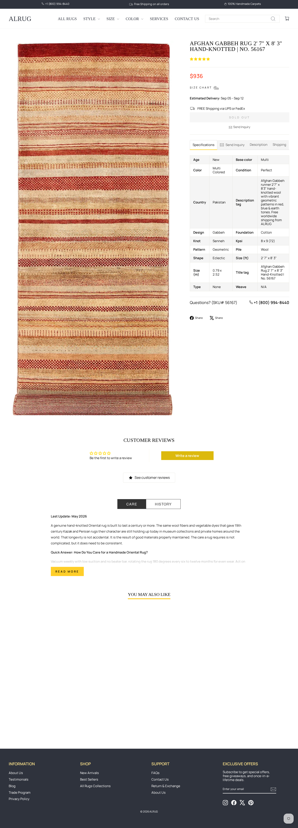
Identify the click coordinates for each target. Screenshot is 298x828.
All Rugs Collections (95, 786)
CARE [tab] (131, 504)
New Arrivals (89, 773)
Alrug (20, 18)
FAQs (155, 773)
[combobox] (242, 19)
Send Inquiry (241, 127)
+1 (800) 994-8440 (271, 302)
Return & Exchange (165, 786)
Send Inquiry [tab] (235, 144)
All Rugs (67, 19)
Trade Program (20, 792)
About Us (16, 773)
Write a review (187, 455)
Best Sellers (89, 779)
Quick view (42, 703)
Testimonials (18, 779)
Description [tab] (258, 144)
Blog (12, 786)
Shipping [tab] (279, 144)
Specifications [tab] (203, 144)
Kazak (67, 531)
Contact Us (187, 19)
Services (159, 19)
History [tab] (163, 504)
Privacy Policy (19, 799)
